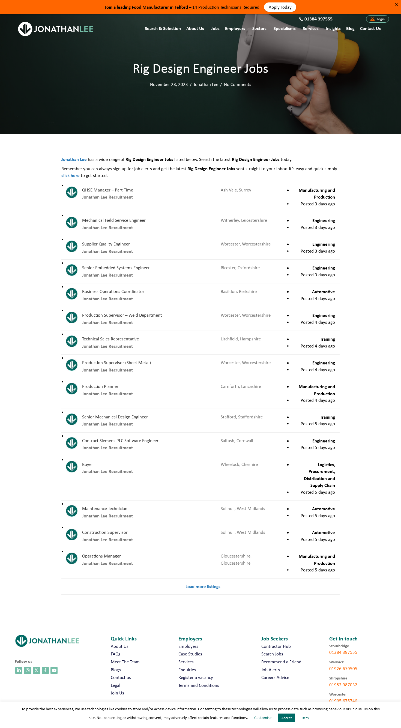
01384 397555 (343, 652)
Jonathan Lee (206, 84)
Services (311, 28)
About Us (195, 28)
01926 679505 (343, 669)
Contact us (370, 28)
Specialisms (285, 28)
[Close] (396, 4)
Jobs (215, 28)
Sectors (259, 28)
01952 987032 (343, 685)
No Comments (237, 84)
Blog (350, 28)
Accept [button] (287, 717)
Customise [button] (262, 717)
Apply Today (280, 7)
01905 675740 (343, 701)
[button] (377, 19)
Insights (333, 28)
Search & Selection (163, 28)
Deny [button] (305, 717)
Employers (235, 28)
